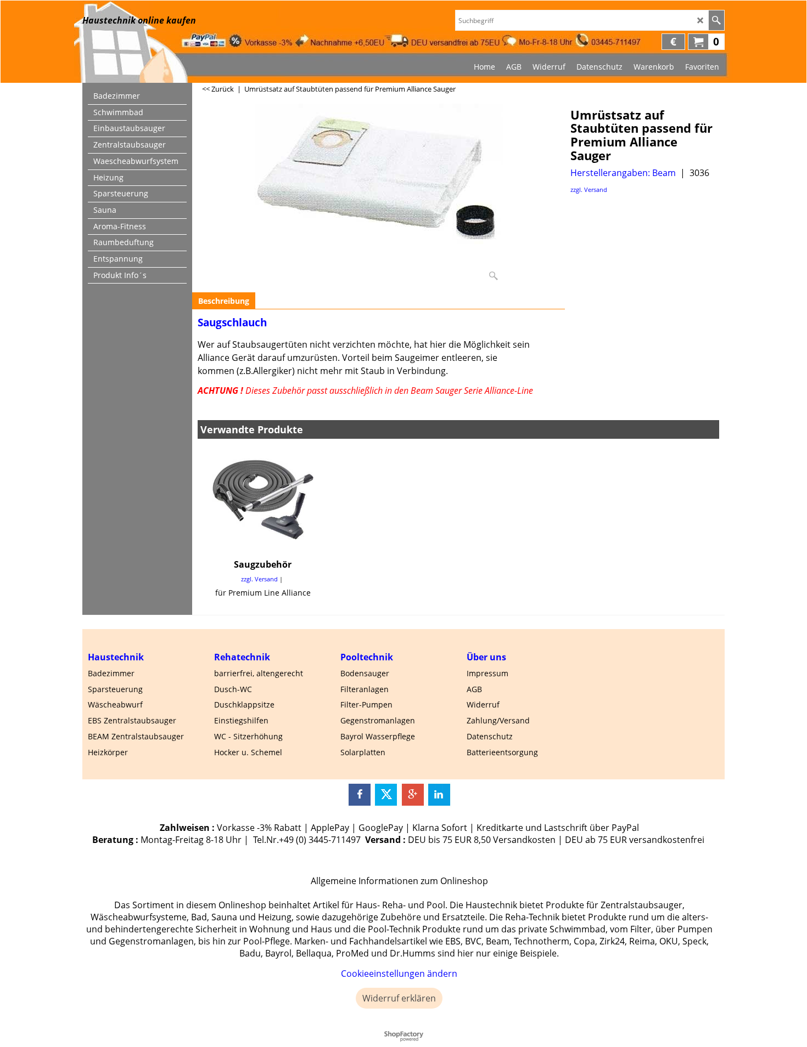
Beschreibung (223, 301)
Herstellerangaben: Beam (623, 173)
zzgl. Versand (588, 189)
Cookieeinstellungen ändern (399, 973)
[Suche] (716, 20)
